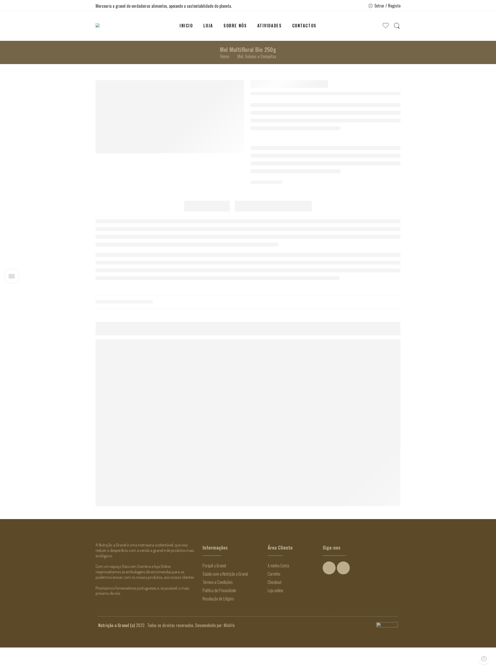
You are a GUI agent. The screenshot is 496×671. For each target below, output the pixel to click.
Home (224, 56)
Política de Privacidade (219, 614)
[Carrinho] (375, 25)
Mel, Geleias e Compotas (256, 56)
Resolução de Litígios (218, 622)
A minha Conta (278, 589)
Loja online (275, 614)
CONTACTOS (304, 25)
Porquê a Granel (214, 589)
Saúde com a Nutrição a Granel (225, 598)
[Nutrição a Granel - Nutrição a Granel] (112, 26)
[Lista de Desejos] (404, 452)
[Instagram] (343, 591)
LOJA (208, 25)
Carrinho (274, 598)
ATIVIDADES (269, 25)
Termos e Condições (218, 606)
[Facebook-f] (329, 591)
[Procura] (396, 25)
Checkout (275, 606)
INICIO (186, 25)
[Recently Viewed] (484, 659)
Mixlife (229, 649)
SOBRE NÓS (235, 25)
